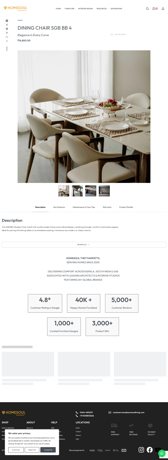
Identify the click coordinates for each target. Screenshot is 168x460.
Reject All (32, 450)
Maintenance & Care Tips (84, 207)
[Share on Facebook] (7, 25)
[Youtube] (158, 450)
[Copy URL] (7, 41)
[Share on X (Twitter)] (7, 21)
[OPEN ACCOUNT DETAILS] (163, 8)
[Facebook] (150, 450)
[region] (32, 442)
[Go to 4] (104, 190)
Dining (20, 20)
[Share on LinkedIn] (7, 29)
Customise (16, 450)
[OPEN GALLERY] (84, 116)
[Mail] (7, 37)
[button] (84, 244)
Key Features (59, 207)
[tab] (40, 207)
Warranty (107, 207)
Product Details (126, 207)
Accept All (48, 450)
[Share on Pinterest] (7, 33)
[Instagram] (141, 450)
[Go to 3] (90, 190)
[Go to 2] (77, 190)
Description (40, 207)
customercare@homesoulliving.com (128, 412)
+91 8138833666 (87, 415)
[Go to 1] (63, 190)
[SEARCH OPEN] (147, 8)
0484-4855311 (86, 412)
